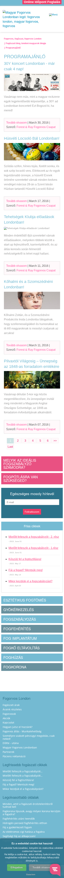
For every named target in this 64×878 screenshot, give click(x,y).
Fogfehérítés (17, 628)
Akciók (6, 718)
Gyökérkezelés (18, 609)
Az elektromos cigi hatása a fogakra (24, 831)
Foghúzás (13, 657)
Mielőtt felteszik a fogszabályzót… (22, 771)
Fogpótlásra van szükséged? (20, 478)
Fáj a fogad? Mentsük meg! (26, 570)
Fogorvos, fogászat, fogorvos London (22, 39)
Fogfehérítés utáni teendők (19, 818)
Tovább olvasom (16, 122)
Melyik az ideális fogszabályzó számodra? (19, 464)
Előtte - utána (11, 743)
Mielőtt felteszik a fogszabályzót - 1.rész (33, 547)
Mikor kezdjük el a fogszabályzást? (30, 581)
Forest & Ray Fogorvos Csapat (36, 127)
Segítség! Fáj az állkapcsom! (19, 836)
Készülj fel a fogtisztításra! (25, 559)
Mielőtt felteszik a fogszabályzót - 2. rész (34, 536)
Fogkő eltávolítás (21, 647)
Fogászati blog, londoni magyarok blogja (26, 43)
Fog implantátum (20, 638)
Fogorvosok (9, 713)
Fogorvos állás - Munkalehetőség (22, 731)
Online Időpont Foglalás (42, 2)
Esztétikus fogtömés (24, 600)
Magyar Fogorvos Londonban (20, 747)
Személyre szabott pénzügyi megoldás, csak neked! (29, 737)
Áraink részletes (12, 709)
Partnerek (8, 752)
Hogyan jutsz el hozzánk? (17, 727)
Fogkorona (14, 666)
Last (10, 446)
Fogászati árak (11, 705)
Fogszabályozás (19, 619)
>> (55, 440)
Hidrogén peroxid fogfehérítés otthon (25, 823)
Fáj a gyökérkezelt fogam (17, 827)
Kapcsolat (8, 722)
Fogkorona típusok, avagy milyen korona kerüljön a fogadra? (31, 812)
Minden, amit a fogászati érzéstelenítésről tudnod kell (28, 805)
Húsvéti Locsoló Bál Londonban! (31, 138)
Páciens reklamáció (14, 756)
